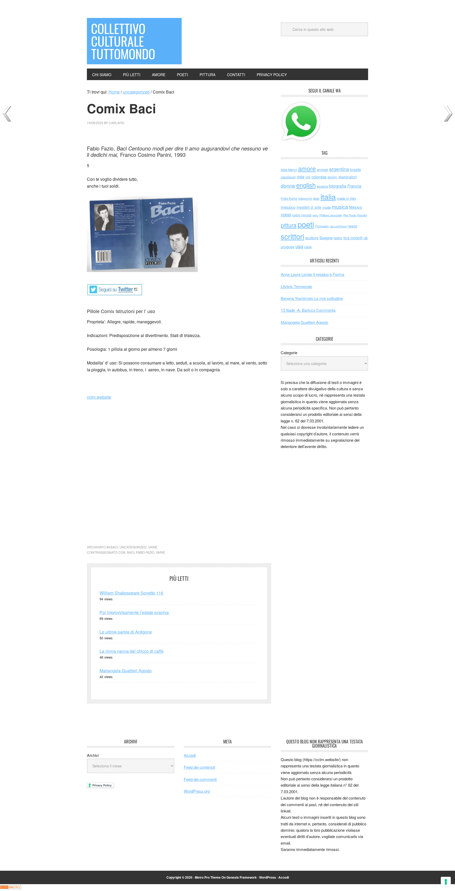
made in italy (346, 198)
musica (340, 206)
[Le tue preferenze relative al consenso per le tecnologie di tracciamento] (446, 882)
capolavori (288, 176)
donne (288, 185)
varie (152, 547)
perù (315, 215)
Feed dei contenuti (199, 767)
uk (366, 237)
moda (326, 207)
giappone (305, 198)
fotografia (337, 186)
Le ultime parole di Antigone (126, 632)
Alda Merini (289, 169)
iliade (316, 198)
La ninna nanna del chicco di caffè (132, 651)
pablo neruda (301, 215)
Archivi (93, 755)
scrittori (292, 236)
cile (307, 177)
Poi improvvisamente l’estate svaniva (134, 612)
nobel (286, 214)
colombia (319, 176)
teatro (338, 237)
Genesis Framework (241, 877)
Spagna (326, 237)
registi (352, 225)
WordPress (267, 877)
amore (307, 168)
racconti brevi (338, 226)
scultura (311, 237)
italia (328, 196)
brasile (355, 169)
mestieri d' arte (308, 207)
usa (299, 246)
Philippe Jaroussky (330, 215)
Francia (354, 186)
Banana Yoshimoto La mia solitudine (312, 298)
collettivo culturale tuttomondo (123, 41)
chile (300, 176)
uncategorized (133, 547)
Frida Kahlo (289, 198)
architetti (322, 170)
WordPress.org (197, 791)
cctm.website (99, 397)
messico (288, 207)
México (355, 207)
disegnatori (347, 176)
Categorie (289, 352)
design (332, 177)
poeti (306, 224)
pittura (288, 225)
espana (322, 186)
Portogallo (322, 226)
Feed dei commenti (200, 779)
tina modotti (353, 237)
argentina (339, 169)
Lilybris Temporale (296, 286)
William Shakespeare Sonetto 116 (131, 593)
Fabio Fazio (145, 552)
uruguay (287, 246)
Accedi (190, 755)
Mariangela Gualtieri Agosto (126, 671)
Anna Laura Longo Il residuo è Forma (312, 274)
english (306, 185)
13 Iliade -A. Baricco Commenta (308, 310)
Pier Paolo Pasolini (355, 215)
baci (114, 547)
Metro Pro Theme (208, 877)
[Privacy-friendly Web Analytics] (10, 887)
